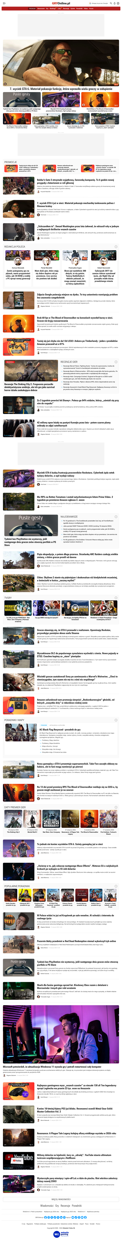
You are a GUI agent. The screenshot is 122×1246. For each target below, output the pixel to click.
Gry (47, 8)
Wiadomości (46, 1205)
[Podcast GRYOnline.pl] (58, 1217)
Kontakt (92, 1224)
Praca (86, 1224)
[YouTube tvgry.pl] (72, 1217)
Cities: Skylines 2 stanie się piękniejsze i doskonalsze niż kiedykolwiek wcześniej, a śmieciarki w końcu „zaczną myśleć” (61, 583)
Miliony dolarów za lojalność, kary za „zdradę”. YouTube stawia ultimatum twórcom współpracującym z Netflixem (61, 1160)
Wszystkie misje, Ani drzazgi (51, 749)
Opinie (73, 8)
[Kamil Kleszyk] (34, 122)
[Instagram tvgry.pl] (79, 1217)
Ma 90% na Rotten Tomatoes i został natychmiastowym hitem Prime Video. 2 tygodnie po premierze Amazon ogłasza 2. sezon (61, 501)
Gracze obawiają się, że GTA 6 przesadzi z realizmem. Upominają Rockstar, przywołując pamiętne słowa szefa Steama (76, 121)
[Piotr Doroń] (5, 84)
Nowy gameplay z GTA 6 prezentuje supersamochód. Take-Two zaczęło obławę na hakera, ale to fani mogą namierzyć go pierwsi (46, 121)
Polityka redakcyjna (40, 1224)
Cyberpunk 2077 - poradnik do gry (25, 897)
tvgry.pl (61, 597)
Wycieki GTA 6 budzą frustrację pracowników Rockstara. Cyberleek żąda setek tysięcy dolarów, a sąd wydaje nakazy (61, 102)
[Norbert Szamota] (5, 105)
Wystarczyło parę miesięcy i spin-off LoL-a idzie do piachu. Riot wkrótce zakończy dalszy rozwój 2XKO (61, 1184)
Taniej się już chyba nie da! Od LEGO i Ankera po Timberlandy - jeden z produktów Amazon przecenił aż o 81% (22, 168)
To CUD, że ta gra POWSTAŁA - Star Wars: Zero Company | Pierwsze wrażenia (18, 611)
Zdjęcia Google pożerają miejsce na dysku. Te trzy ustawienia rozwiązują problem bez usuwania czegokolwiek (61, 300)
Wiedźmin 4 (81, 1211)
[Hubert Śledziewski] (5, 122)
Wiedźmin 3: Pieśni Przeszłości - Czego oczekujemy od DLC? (103, 610)
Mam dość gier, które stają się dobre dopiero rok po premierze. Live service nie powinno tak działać (46, 268)
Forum (91, 8)
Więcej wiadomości (61, 1199)
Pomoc (98, 1224)
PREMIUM (32, 9)
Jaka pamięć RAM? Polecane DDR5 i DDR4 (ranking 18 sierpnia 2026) (87, 526)
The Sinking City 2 (13, 821)
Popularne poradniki (61, 886)
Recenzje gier (89, 362)
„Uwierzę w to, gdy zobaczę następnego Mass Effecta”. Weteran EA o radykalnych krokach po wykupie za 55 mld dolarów (61, 871)
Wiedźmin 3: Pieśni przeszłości (32, 1211)
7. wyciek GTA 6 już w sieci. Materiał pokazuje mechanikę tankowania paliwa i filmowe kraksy (61, 65)
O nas (23, 1224)
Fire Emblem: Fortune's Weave (108, 822)
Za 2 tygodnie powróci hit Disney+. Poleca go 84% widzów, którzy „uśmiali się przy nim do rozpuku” (61, 405)
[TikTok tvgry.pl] (76, 1217)
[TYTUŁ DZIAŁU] (61, 807)
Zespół (82, 1224)
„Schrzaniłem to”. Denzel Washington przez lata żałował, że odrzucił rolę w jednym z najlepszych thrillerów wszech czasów (61, 232)
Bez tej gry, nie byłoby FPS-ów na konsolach (75, 610)
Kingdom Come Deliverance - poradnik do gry (39, 898)
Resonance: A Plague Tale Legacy (70, 822)
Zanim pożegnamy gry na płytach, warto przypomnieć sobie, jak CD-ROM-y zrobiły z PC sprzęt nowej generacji (18, 268)
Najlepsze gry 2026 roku (51, 1211)
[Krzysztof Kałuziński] (83, 105)
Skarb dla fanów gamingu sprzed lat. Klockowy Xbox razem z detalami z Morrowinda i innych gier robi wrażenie (61, 990)
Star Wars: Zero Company (51, 821)
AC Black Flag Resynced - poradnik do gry (61, 739)
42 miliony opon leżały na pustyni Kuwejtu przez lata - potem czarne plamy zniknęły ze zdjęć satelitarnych (61, 428)
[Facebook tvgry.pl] (85, 1217)
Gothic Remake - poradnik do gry (10, 897)
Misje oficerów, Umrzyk (50, 746)
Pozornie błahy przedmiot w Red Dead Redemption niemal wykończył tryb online (61, 944)
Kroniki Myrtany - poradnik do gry (81, 897)
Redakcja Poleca (61, 246)
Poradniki (79, 8)
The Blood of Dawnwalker (89, 821)
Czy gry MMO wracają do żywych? (46, 609)
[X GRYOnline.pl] (51, 1217)
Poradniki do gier (61, 720)
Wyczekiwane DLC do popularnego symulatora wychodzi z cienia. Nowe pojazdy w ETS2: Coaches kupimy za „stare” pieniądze (105, 121)
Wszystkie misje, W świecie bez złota (54, 752)
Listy (59, 8)
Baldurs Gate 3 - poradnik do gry (96, 897)
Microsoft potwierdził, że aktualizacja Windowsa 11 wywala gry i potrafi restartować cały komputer (61, 1041)
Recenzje (66, 8)
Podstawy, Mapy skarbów (50, 740)
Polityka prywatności (54, 1224)
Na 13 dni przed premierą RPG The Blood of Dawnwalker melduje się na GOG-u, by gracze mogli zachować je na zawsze (17, 121)
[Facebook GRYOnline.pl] (45, 1217)
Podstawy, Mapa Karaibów (51, 743)
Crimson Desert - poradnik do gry (67, 897)
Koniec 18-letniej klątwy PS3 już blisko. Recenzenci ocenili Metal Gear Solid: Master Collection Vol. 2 (61, 1114)
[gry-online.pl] (61, 3)
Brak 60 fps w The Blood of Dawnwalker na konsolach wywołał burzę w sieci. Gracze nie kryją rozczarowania (100, 102)
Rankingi (52, 8)
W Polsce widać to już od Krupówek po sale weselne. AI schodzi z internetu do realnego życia (61, 921)
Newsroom (41, 8)
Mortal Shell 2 (32, 821)
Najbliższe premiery (93, 1211)
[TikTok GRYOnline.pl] (55, 1217)
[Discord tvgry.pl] (82, 1217)
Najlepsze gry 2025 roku (68, 1211)
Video (86, 8)
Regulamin (30, 1224)
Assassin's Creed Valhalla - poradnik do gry (110, 898)
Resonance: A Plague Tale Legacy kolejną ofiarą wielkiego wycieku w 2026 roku (61, 1137)
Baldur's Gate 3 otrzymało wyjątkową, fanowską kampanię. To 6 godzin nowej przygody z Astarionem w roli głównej (61, 185)
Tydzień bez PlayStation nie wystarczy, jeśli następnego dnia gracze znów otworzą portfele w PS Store (22, 102)
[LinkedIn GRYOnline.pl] (61, 1217)
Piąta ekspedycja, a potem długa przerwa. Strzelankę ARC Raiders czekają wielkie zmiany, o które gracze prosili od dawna (61, 560)
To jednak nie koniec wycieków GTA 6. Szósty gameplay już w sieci (61, 848)
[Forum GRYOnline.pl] (64, 1217)
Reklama (75, 1224)
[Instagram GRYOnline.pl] (48, 1217)
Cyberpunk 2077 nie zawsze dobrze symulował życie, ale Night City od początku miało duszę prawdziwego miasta (103, 268)
